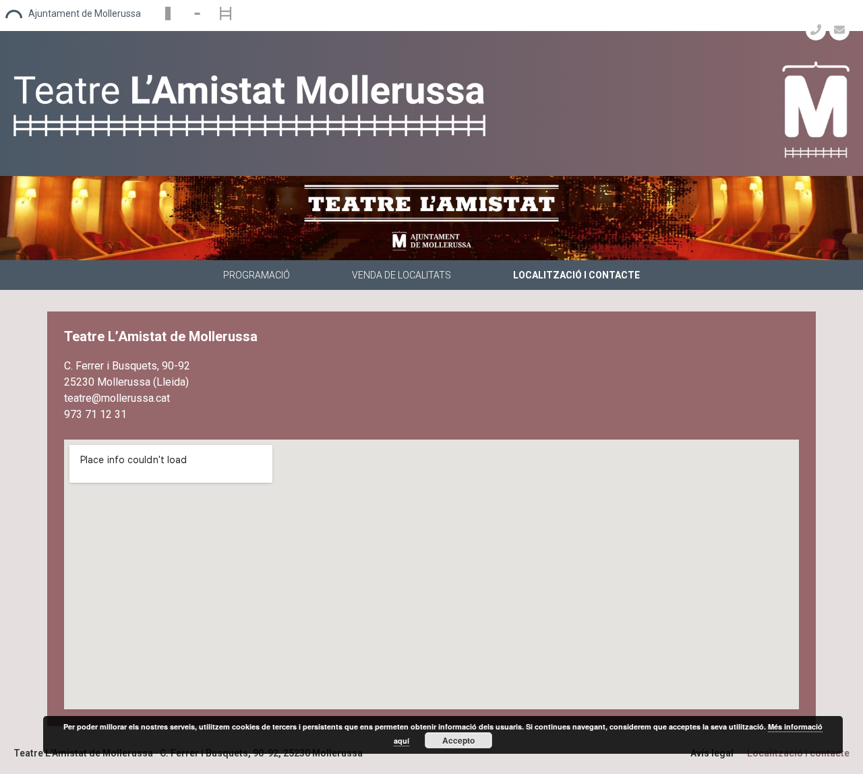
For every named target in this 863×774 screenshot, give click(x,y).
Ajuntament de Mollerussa (84, 13)
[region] (431, 218)
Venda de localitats (401, 275)
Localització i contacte (576, 275)
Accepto (458, 740)
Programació (256, 275)
